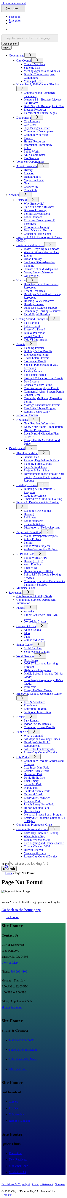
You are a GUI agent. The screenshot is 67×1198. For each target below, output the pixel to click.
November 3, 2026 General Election (37, 84)
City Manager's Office (37, 128)
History (28, 170)
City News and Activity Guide (34, 596)
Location (29, 173)
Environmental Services (30, 245)
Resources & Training (37, 227)
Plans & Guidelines (35, 467)
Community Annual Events (32, 829)
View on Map (9, 962)
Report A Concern (27, 415)
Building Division (26, 485)
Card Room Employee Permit (41, 388)
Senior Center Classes (37, 651)
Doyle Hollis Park (34, 777)
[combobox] (29, 38)
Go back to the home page (21, 910)
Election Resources (35, 109)
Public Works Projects (37, 546)
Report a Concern (19, 1120)
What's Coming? (33, 735)
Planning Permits (34, 347)
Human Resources (34, 141)
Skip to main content (13, 3)
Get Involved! (32, 275)
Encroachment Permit (36, 354)
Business (21, 199)
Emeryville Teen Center (38, 690)
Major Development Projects (41, 535)
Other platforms (22, 1069)
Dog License (31, 381)
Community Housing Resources (42, 311)
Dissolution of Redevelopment (42, 527)
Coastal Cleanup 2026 (37, 846)
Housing (21, 280)
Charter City (31, 186)
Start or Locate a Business (39, 206)
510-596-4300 (18, 971)
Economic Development (38, 510)
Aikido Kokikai (33, 629)
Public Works (32, 151)
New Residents (18, 1159)
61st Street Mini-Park (36, 767)
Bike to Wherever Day (37, 839)
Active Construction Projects (41, 549)
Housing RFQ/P (33, 561)
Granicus (6, 1194)
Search (5, 863)
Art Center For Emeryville (39, 749)
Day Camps (31, 660)
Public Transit (32, 326)
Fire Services (31, 158)
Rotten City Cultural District (40, 752)
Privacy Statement (42, 1184)
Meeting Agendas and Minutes (42, 71)
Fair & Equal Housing (37, 314)
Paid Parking (31, 322)
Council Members (34, 64)
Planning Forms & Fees (38, 463)
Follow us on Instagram (27, 1049)
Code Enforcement (35, 495)
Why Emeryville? (34, 203)
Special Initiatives (34, 524)
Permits (20, 344)
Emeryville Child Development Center (39, 693)
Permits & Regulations (37, 213)
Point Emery (31, 781)
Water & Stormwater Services (41, 252)
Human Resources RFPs (38, 571)
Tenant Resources (34, 290)
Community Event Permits (39, 727)
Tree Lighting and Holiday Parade (44, 843)
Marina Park (31, 787)
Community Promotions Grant (34, 824)
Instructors (30, 687)
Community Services (36, 134)
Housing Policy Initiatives (39, 300)
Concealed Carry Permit (38, 384)
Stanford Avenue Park (37, 791)
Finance (28, 138)
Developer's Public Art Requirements (37, 744)
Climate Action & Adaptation (41, 269)
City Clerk (30, 124)
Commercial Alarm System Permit (44, 391)
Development (17, 448)
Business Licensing (35, 210)
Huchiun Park (32, 811)
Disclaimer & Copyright (15, 1184)
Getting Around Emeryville (32, 319)
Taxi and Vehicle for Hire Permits (43, 378)
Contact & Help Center (37, 233)
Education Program (35, 708)
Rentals (20, 716)
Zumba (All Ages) (34, 640)
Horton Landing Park (36, 807)
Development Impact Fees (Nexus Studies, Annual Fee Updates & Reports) (44, 477)
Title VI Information (35, 339)
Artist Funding (32, 564)
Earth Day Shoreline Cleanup (41, 833)
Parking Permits (33, 371)
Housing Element (34, 304)
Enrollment (30, 705)
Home (8, 873)
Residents (22, 419)
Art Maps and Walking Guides (42, 739)
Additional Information (37, 712)
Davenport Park (33, 774)
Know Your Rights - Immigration (43, 426)
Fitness (20, 607)
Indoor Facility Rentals (37, 723)
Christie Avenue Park (36, 770)
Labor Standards (33, 520)
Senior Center (24, 644)
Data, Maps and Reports (38, 230)
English (36, 29)
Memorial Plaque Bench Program (43, 814)
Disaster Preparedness (37, 430)
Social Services (33, 648)
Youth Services (25, 656)
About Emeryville (26, 166)
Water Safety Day (34, 836)
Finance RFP (31, 567)
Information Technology (38, 144)
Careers (13, 1101)
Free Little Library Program (40, 408)
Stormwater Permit (35, 361)
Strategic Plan (32, 67)
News (27, 183)
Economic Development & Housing (37, 502)
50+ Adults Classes (35, 621)
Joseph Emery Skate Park (39, 804)
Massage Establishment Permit (42, 405)
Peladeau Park (32, 801)
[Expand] (30, 55)
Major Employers (34, 180)
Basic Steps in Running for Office (44, 106)
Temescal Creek (33, 794)
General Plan (31, 457)
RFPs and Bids (25, 554)
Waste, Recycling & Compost (41, 248)
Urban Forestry (33, 259)
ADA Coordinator (34, 154)
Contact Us (30, 190)
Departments (23, 117)
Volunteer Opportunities (30, 161)
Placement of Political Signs (40, 113)
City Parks (22, 757)
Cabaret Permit (32, 394)
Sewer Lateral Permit (36, 358)
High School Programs (37, 670)
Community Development (39, 131)
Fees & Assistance (34, 702)
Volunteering (16, 1114)
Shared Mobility (33, 336)
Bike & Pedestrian (34, 332)
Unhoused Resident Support (40, 307)
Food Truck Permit (35, 374)
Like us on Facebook (25, 1040)
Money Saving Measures (38, 272)
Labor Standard (33, 217)
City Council (23, 60)
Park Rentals (31, 720)
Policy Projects (32, 539)
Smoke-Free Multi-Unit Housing (43, 499)
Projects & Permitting (36, 470)
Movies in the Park (35, 853)
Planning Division (27, 453)
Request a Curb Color (37, 411)
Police (27, 148)
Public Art (30, 517)
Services (14, 194)
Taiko (27, 636)
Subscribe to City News (27, 1059)
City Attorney (32, 121)
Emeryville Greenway (37, 797)
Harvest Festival (33, 849)
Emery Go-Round (34, 329)
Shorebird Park (33, 784)
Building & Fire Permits (38, 351)
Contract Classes (26, 626)
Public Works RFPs (35, 557)
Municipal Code (33, 81)
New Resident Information (39, 423)
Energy (28, 255)
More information (11, 1007)
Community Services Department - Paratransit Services (44, 583)
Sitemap (60, 1184)
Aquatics (29, 611)
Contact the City (18, 1172)
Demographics (32, 176)
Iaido (27, 633)
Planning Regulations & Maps (41, 460)
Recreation (15, 592)
